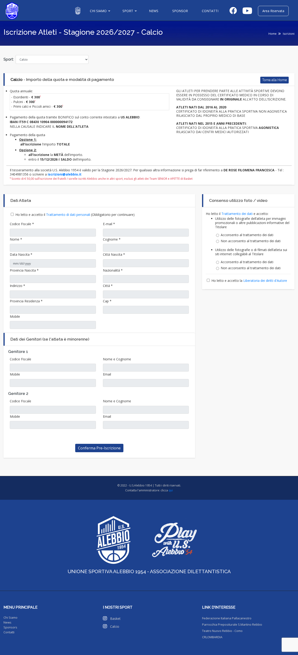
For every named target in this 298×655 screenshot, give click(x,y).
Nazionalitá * (113, 270)
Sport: (8, 59)
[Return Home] (11, 10)
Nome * (16, 239)
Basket (115, 618)
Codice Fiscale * (22, 224)
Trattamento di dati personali (68, 214)
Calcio (114, 626)
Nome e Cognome (117, 359)
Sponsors (10, 627)
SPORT (127, 11)
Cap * (107, 301)
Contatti (8, 632)
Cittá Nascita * (114, 254)
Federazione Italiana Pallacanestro (226, 618)
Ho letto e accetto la (249, 280)
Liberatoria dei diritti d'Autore (265, 280)
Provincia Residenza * (26, 301)
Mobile (15, 316)
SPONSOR (180, 11)
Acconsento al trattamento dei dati (247, 235)
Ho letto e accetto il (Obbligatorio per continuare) (75, 214)
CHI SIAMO (98, 11)
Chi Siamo (10, 617)
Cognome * (112, 239)
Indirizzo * (17, 285)
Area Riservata (273, 11)
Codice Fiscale (20, 359)
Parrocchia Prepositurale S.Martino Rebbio (232, 624)
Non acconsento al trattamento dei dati (251, 241)
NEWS (153, 11)
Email (107, 374)
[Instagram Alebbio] (105, 619)
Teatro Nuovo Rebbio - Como (222, 631)
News (7, 622)
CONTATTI (210, 11)
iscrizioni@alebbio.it (64, 174)
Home (272, 34)
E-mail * (109, 224)
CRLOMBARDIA (212, 637)
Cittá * (108, 285)
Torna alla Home (274, 80)
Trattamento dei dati (237, 213)
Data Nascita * (21, 254)
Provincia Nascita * (24, 270)
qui (171, 490)
